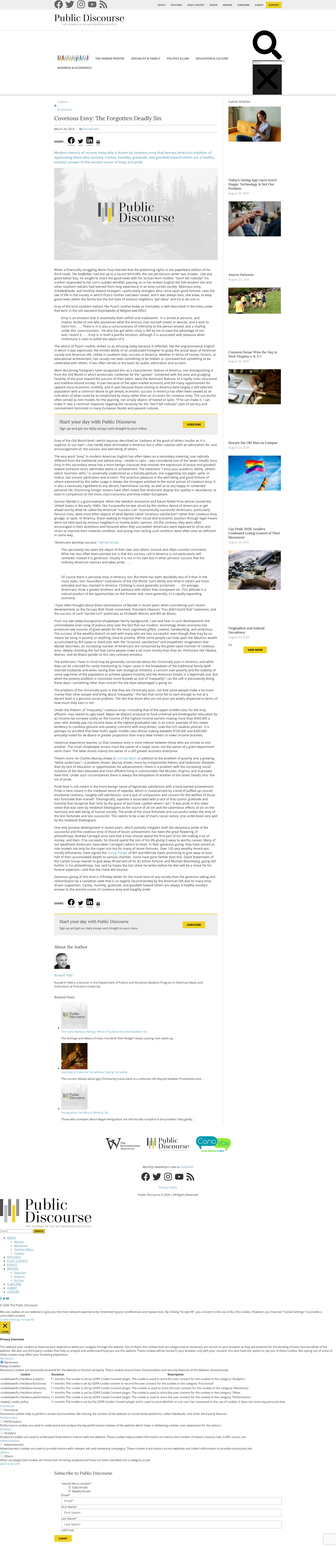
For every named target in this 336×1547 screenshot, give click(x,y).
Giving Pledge (117, 853)
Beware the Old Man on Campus (253, 443)
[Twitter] (69, 4)
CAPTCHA (67, 1530)
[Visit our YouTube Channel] (7, 1298)
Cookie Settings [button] (10, 1319)
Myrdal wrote (108, 542)
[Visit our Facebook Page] (1, 1298)
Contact (19, 1253)
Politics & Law (178, 58)
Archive (19, 1280)
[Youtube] (92, 4)
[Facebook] (58, 4)
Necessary (11, 1362)
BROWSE (227, 4)
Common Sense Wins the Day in (252, 354)
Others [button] (4, 1452)
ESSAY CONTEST (195, 4)
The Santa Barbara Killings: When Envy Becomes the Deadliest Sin (104, 1032)
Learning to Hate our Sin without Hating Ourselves (94, 1072)
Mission (19, 1242)
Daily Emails (80, 1487)
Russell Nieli (91, 129)
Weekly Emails (81, 1491)
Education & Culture (212, 58)
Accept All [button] (27, 1319)
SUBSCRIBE (243, 4)
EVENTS (214, 4)
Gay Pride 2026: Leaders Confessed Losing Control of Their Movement (254, 533)
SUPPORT (274, 4)
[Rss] (103, 4)
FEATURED (176, 4)
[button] (267, 45)
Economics (65, 109)
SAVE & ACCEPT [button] (10, 1464)
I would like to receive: (76, 1483)
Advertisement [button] (9, 1441)
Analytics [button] (6, 1429)
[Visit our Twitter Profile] (3, 1298)
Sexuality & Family (145, 58)
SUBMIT (259, 4)
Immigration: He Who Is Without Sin (84, 1113)
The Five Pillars (23, 1249)
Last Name (69, 1519)
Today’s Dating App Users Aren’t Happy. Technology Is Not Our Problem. (252, 184)
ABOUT (162, 4)
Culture (62, 102)
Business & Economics (75, 68)
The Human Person (109, 58)
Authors (19, 1276)
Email (65, 1495)
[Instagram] (81, 4)
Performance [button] (8, 1418)
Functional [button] (7, 1406)
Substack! (187, 1167)
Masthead (20, 1246)
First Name (69, 1507)
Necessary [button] (7, 1358)
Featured (20, 1273)
